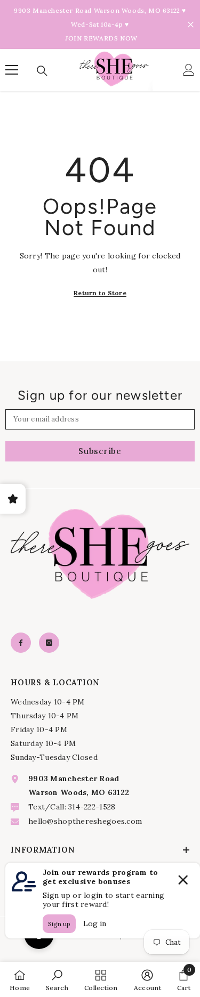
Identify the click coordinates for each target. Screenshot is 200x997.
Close (191, 25)
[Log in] (189, 70)
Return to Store (100, 293)
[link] (57, 979)
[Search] (42, 70)
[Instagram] (49, 643)
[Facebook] (21, 643)
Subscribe (100, 451)
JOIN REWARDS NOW (101, 38)
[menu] (11, 69)
